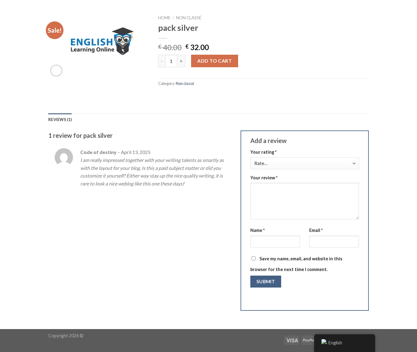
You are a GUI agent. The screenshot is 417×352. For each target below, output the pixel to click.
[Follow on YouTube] (408, 13)
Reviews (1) (60, 119)
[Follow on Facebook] (376, 13)
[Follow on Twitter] (392, 13)
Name (257, 230)
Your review (263, 177)
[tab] (60, 119)
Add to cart (214, 61)
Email (316, 230)
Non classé (185, 83)
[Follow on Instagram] (384, 13)
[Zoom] (56, 71)
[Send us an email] (400, 13)
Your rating (263, 152)
